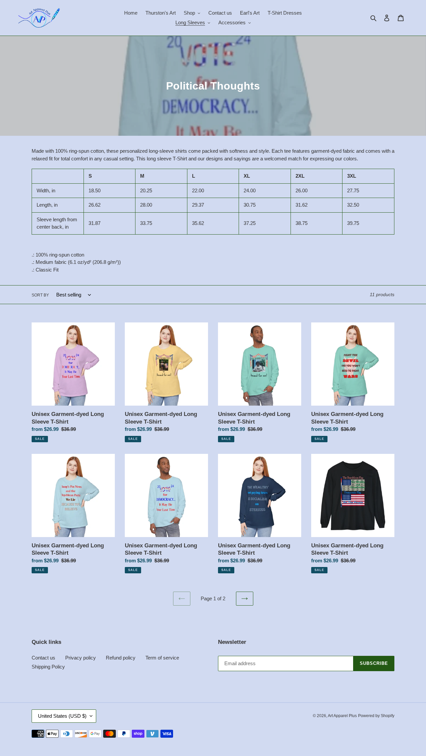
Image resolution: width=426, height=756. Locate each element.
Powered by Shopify (376, 715)
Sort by (40, 295)
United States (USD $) (62, 716)
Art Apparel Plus (342, 715)
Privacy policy (80, 658)
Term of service (162, 658)
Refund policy (120, 658)
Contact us (43, 658)
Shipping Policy (48, 666)
